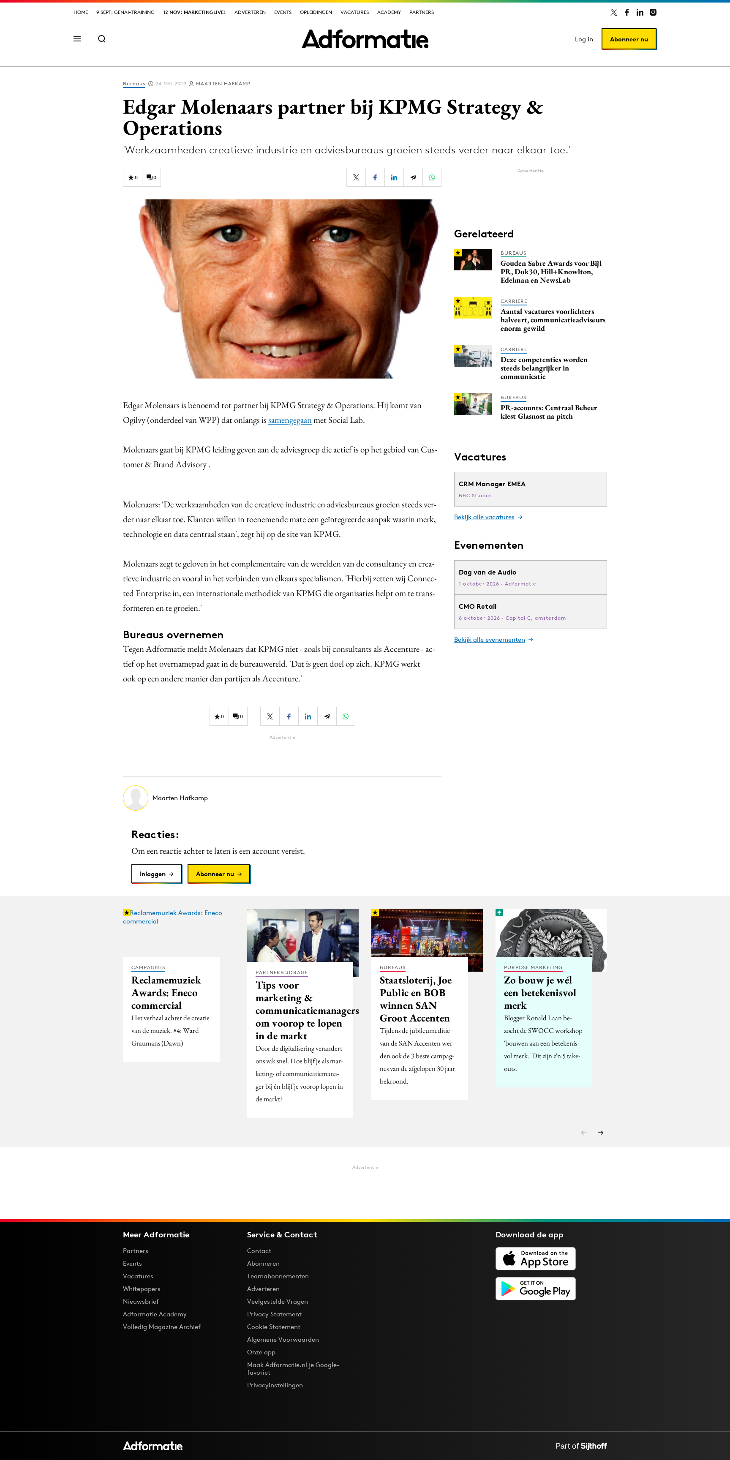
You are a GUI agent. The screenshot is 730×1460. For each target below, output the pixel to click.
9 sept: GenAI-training (125, 12)
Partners (421, 12)
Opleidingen (316, 12)
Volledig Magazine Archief (162, 1327)
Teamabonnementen (278, 1276)
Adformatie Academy (155, 1314)
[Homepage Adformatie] (365, 38)
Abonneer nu (629, 39)
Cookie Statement (273, 1327)
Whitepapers (142, 1289)
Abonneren (263, 1263)
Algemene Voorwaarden (283, 1339)
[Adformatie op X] (613, 12)
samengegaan (290, 419)
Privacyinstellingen (275, 1385)
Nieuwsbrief (141, 1301)
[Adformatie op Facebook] (627, 12)
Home (81, 12)
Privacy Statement (274, 1314)
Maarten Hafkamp (223, 83)
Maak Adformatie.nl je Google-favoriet (293, 1368)
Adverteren (250, 12)
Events (282, 12)
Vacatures (354, 12)
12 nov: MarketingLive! (194, 12)
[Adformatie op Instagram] (653, 12)
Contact (259, 1251)
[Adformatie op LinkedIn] (640, 12)
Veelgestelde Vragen (277, 1301)
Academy (389, 12)
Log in (584, 39)
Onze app (261, 1352)
